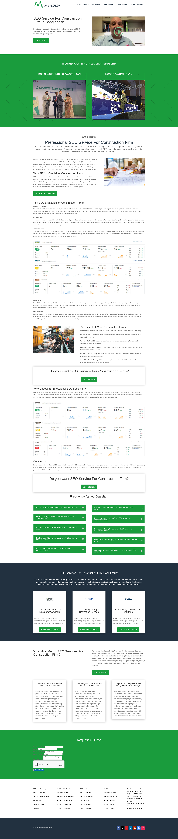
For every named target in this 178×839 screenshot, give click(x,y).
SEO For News (109, 789)
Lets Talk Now (89, 379)
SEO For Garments (86, 796)
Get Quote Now (38, 769)
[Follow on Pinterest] (126, 828)
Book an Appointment (45, 193)
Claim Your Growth (50, 630)
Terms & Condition (39, 804)
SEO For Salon (109, 804)
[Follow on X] (122, 828)
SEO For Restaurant (110, 796)
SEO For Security (109, 808)
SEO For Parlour (62, 792)
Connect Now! (100, 672)
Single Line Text (39, 747)
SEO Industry (109, 4)
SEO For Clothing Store (64, 800)
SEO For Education (86, 789)
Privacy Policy (37, 800)
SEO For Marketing (39, 789)
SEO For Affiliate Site (63, 789)
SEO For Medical (85, 808)
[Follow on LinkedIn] (130, 828)
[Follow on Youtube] (134, 828)
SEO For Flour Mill (86, 792)
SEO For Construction (64, 804)
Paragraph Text (38, 759)
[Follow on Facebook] (118, 828)
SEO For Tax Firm (39, 792)
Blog (133, 4)
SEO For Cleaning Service (65, 796)
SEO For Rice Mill (109, 800)
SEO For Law (84, 800)
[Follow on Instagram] (143, 828)
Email (35, 749)
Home (79, 4)
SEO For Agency (85, 804)
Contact (140, 4)
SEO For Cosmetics (63, 808)
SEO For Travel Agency (41, 796)
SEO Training (122, 4)
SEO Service (95, 4)
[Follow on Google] (139, 828)
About (85, 4)
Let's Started (41, 40)
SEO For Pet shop (110, 792)
